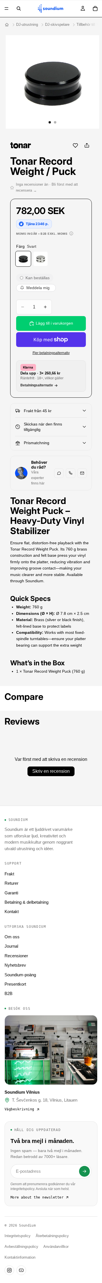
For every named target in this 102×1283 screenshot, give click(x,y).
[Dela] (87, 145)
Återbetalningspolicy (52, 1236)
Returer (11, 883)
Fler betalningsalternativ (51, 353)
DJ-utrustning (27, 24)
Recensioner (16, 955)
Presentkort (15, 984)
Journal (11, 946)
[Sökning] (18, 8)
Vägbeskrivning (19, 1109)
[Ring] (70, 473)
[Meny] (6, 8)
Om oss (12, 936)
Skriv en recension (51, 771)
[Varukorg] (95, 8)
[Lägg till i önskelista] (75, 145)
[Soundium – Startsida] (7, 24)
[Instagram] (9, 1270)
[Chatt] (59, 473)
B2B (8, 993)
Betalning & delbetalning (26, 902)
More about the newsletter (36, 1197)
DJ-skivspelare (57, 24)
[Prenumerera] (84, 1171)
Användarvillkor (56, 1247)
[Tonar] (20, 145)
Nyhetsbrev (15, 965)
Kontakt (12, 911)
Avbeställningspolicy (21, 1247)
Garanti (11, 892)
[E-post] (82, 473)
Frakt (9, 873)
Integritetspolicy (18, 1236)
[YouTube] (21, 1270)
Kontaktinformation (20, 1257)
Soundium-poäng (20, 974)
